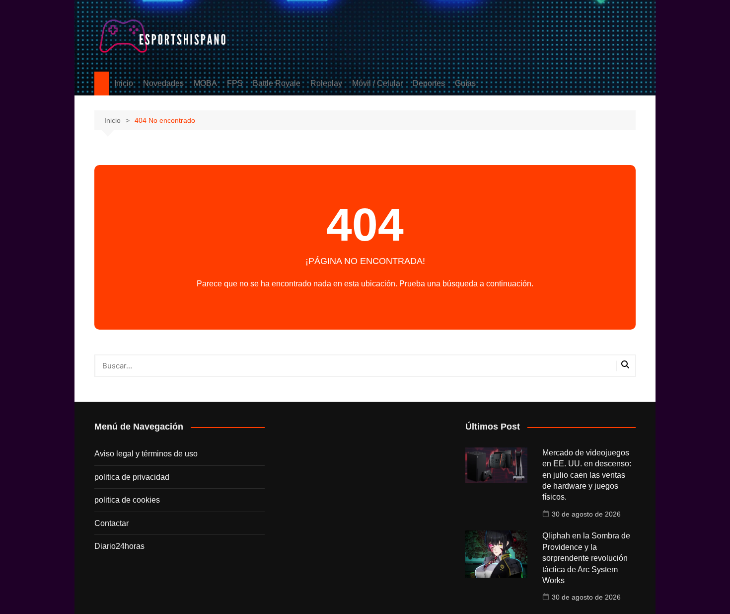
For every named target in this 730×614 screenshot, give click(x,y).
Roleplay (326, 83)
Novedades (163, 83)
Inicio (123, 83)
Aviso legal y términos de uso (146, 453)
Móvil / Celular (377, 83)
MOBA (205, 83)
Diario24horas (119, 546)
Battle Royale (276, 83)
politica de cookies (127, 500)
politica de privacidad (131, 477)
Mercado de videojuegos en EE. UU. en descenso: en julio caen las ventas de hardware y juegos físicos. (586, 475)
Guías (465, 83)
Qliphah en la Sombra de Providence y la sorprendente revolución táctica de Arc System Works (586, 558)
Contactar (111, 523)
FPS (235, 83)
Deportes (429, 83)
